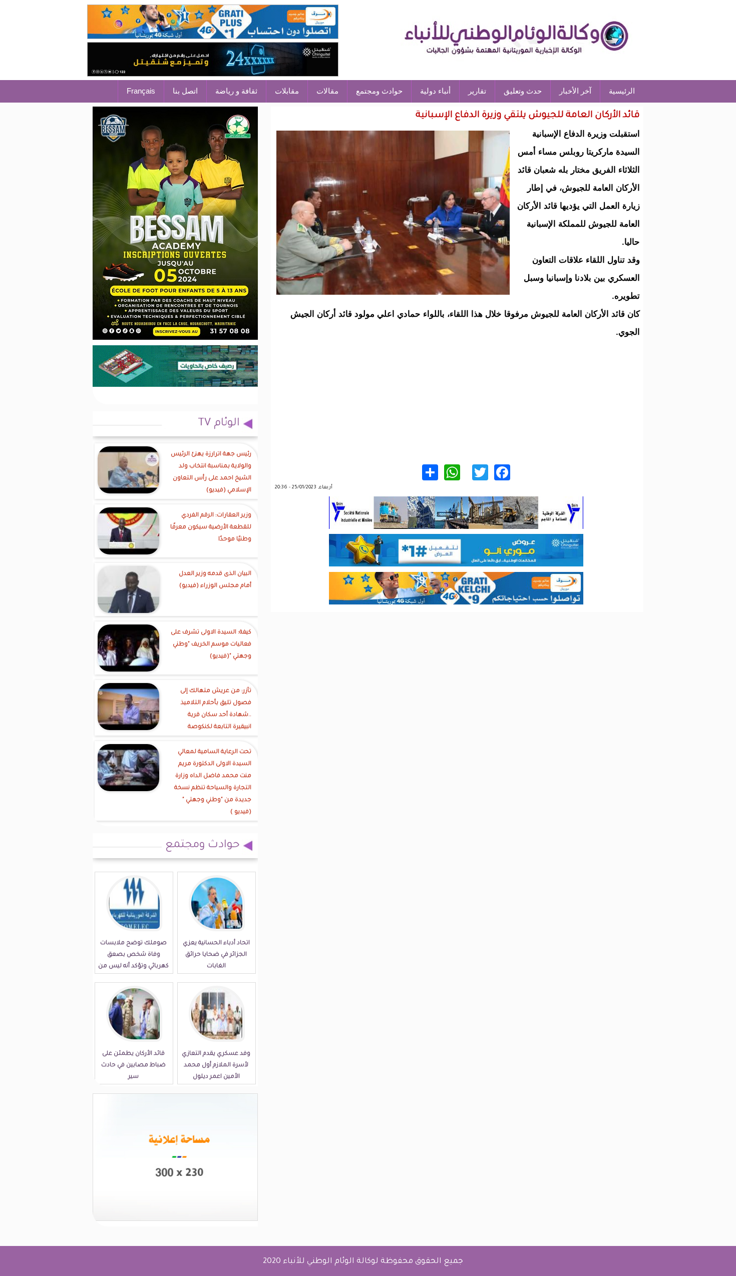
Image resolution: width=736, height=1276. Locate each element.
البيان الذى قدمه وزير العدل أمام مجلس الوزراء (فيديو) (215, 580)
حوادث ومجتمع (379, 91)
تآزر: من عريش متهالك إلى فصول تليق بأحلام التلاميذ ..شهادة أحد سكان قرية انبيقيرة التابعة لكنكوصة (215, 709)
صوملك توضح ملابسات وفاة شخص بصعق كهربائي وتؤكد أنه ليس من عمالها (133, 960)
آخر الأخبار (575, 91)
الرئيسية (622, 91)
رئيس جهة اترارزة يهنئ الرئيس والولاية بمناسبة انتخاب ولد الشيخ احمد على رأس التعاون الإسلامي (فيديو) (211, 472)
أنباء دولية (435, 91)
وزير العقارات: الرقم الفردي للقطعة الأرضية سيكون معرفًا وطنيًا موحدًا (210, 527)
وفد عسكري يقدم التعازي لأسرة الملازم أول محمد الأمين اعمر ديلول (216, 1065)
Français (141, 91)
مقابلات (287, 91)
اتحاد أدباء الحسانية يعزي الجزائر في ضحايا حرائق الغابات (216, 955)
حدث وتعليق (523, 91)
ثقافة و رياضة (236, 91)
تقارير (477, 91)
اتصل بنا (185, 91)
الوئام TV (219, 424)
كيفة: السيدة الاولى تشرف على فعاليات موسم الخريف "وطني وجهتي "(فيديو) (211, 644)
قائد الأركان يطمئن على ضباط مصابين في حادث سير (133, 1065)
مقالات (327, 91)
